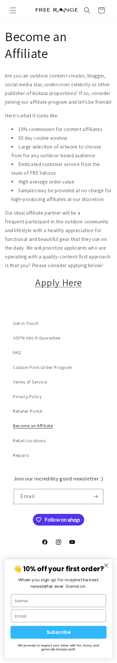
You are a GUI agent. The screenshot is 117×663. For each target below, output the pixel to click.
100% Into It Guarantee (36, 338)
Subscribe (58, 632)
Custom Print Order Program (42, 367)
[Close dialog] (106, 565)
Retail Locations (29, 441)
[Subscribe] (96, 496)
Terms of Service (30, 382)
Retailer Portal (28, 411)
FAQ (17, 352)
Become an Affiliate (33, 426)
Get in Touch (25, 323)
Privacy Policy (27, 396)
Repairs (21, 455)
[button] (13, 10)
